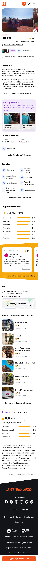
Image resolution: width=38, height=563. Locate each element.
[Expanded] (4, 474)
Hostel (5, 35)
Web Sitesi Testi (26, 548)
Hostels (11, 517)
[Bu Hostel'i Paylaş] (35, 31)
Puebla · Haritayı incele (13, 45)
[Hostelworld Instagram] (16, 502)
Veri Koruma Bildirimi (13, 543)
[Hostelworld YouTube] (21, 502)
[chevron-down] (24, 420)
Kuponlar (9, 548)
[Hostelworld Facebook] (6, 502)
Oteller (18, 517)
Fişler (16, 548)
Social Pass (19, 522)
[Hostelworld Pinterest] (26, 502)
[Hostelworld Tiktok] (31, 502)
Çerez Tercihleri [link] (24, 553)
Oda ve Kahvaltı (28, 517)
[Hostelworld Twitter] (11, 502)
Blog (5, 517)
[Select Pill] (24, 4)
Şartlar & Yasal (27, 543)
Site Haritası (13, 553)
